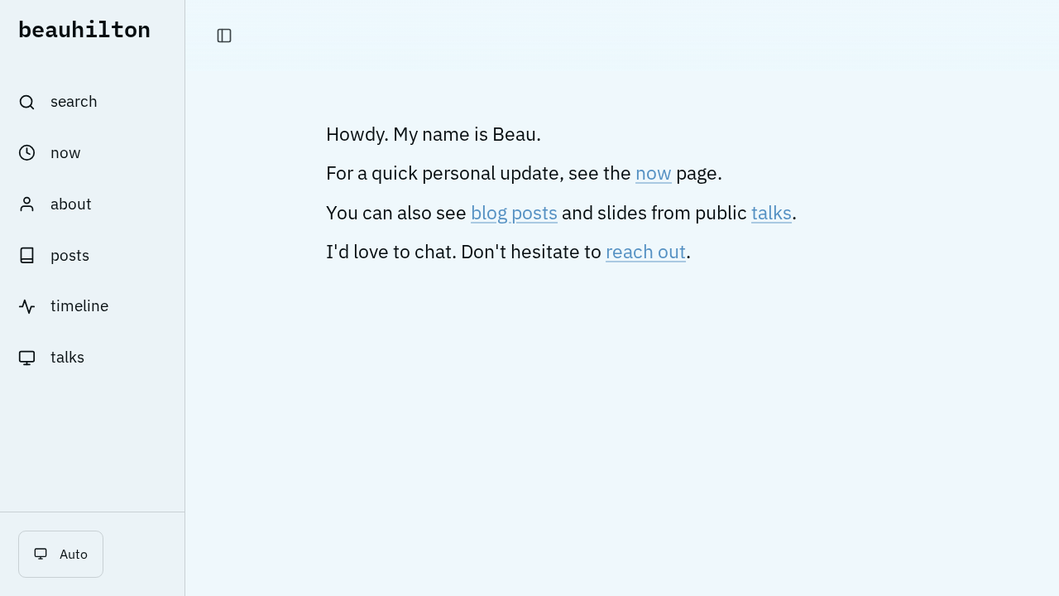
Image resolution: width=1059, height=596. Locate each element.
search (74, 101)
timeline (79, 305)
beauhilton (84, 28)
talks (67, 357)
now (65, 152)
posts (69, 255)
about (71, 204)
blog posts (514, 212)
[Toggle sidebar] (224, 35)
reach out (646, 251)
